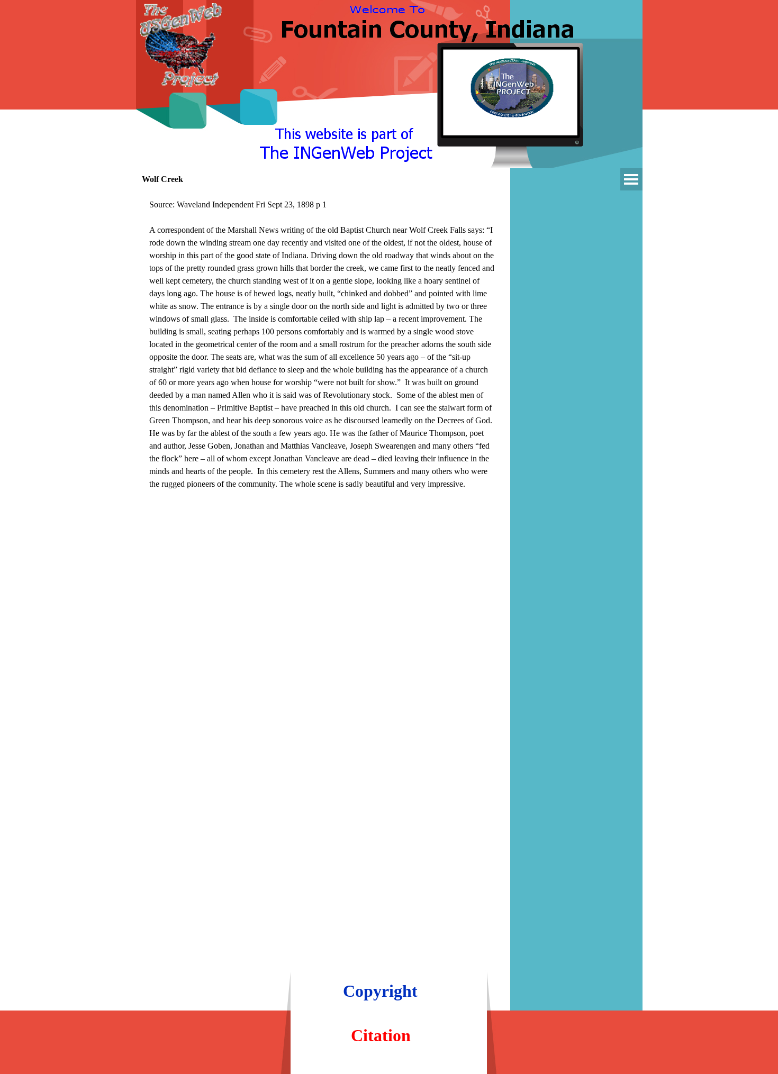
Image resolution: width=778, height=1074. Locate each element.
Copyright (380, 990)
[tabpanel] (322, 350)
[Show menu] (631, 179)
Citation (381, 1035)
